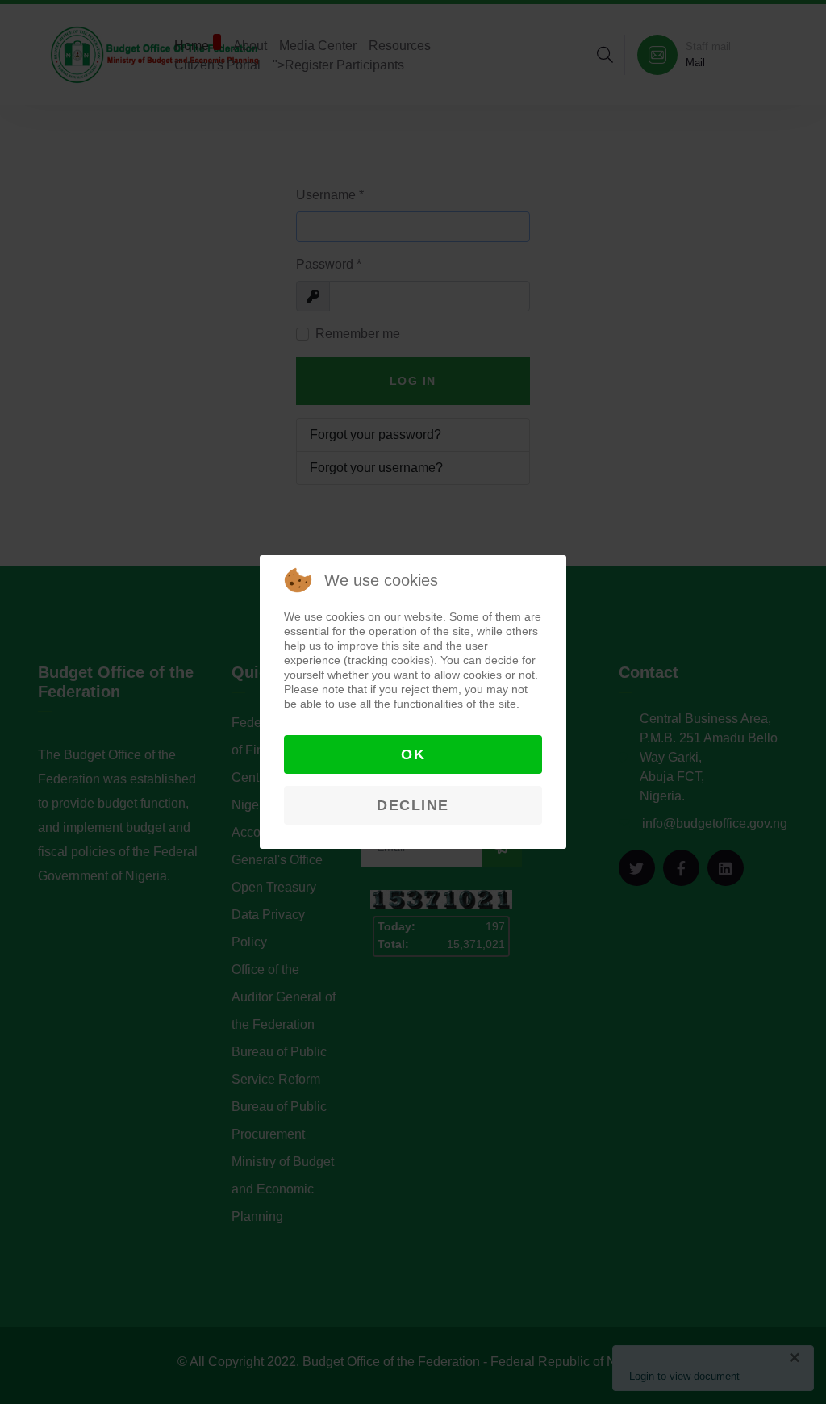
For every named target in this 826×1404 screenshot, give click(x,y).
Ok (413, 754)
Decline (413, 805)
